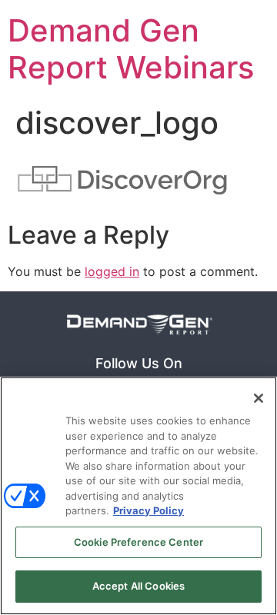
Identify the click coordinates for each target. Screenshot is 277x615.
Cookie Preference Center (138, 542)
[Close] (258, 398)
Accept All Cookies (138, 586)
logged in (112, 271)
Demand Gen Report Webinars (131, 49)
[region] (138, 496)
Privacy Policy (148, 510)
